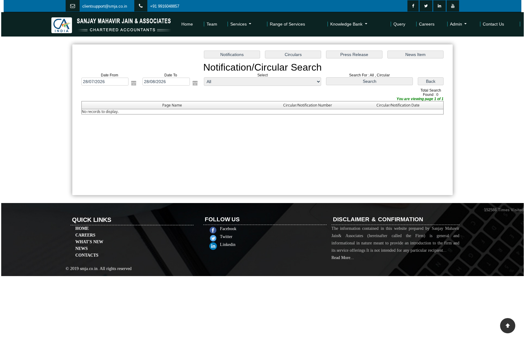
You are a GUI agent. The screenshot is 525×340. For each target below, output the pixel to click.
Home (187, 24)
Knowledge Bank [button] (347, 24)
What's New (89, 242)
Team (212, 24)
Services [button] (239, 24)
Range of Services (287, 24)
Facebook (228, 228)
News (81, 248)
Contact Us (493, 24)
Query (399, 24)
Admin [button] (456, 24)
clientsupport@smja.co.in (104, 6)
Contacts (86, 255)
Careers (426, 24)
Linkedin (227, 244)
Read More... (342, 257)
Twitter (226, 236)
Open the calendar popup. (133, 83)
